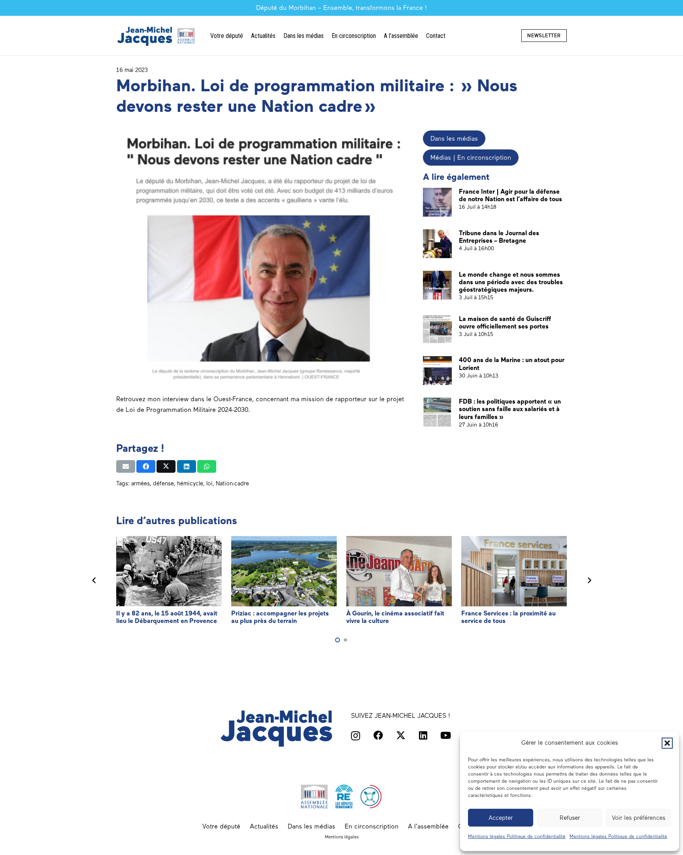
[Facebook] (378, 735)
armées (140, 483)
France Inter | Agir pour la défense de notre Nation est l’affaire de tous (510, 195)
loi (209, 483)
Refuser (570, 817)
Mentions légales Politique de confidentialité (517, 836)
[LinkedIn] (423, 735)
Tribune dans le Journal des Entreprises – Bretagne (499, 236)
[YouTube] (445, 735)
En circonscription (371, 826)
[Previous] (94, 580)
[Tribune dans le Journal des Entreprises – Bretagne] (437, 243)
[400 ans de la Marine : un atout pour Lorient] (437, 370)
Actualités (264, 826)
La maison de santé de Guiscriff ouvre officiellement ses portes (505, 322)
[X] (401, 735)
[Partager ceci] (145, 466)
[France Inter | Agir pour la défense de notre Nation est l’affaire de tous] (437, 202)
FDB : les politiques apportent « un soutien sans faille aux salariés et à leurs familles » (510, 409)
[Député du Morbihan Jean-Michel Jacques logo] (157, 36)
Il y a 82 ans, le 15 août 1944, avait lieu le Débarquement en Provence (166, 617)
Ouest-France (232, 399)
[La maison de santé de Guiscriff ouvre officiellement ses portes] (437, 329)
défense (163, 483)
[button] (667, 743)
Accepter (501, 817)
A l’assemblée (428, 826)
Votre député (221, 826)
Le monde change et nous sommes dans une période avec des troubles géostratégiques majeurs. (511, 282)
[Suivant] (589, 580)
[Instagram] (355, 735)
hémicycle (190, 483)
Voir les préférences (638, 817)
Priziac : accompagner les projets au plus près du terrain (280, 617)
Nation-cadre (232, 483)
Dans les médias (311, 826)
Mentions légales (341, 837)
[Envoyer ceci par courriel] (125, 466)
